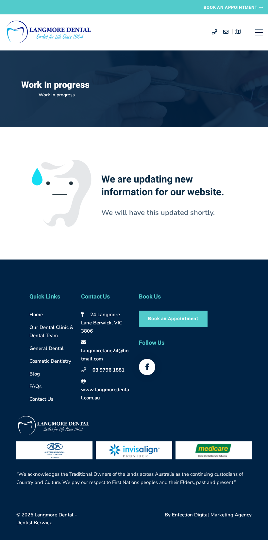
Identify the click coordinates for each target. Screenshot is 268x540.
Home (27, 95)
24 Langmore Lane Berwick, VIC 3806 (101, 322)
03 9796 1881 (108, 370)
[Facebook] (147, 367)
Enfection (183, 514)
